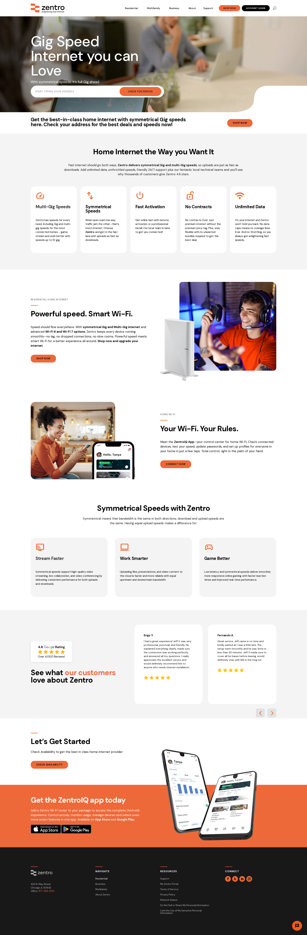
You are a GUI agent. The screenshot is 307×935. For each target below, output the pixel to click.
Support (208, 8)
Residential (131, 8)
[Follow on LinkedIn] (242, 879)
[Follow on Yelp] (235, 879)
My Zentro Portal (169, 884)
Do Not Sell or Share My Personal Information (184, 905)
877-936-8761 (46, 891)
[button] (260, 712)
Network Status (168, 900)
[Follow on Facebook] (228, 879)
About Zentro (102, 894)
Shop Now (229, 8)
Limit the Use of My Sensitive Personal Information (181, 912)
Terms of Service (169, 889)
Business (174, 8)
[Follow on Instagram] (249, 879)
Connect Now (176, 464)
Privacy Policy (167, 894)
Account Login (255, 8)
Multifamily (153, 8)
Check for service (140, 91)
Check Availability (49, 764)
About (192, 8)
